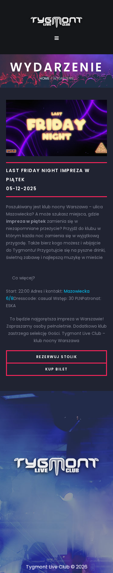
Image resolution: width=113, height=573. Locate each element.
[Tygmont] (56, 467)
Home (44, 78)
